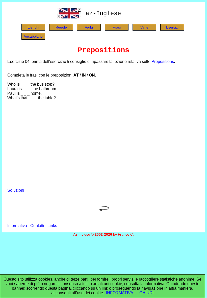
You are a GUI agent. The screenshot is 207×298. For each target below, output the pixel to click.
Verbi (89, 27)
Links (52, 226)
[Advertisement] (103, 144)
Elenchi (33, 27)
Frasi (117, 27)
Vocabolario (33, 36)
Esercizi (172, 27)
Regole (61, 27)
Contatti (37, 226)
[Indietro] (103, 209)
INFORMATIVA (119, 293)
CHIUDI (146, 293)
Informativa (17, 226)
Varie (144, 27)
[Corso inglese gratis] (70, 17)
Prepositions (162, 61)
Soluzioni (15, 190)
